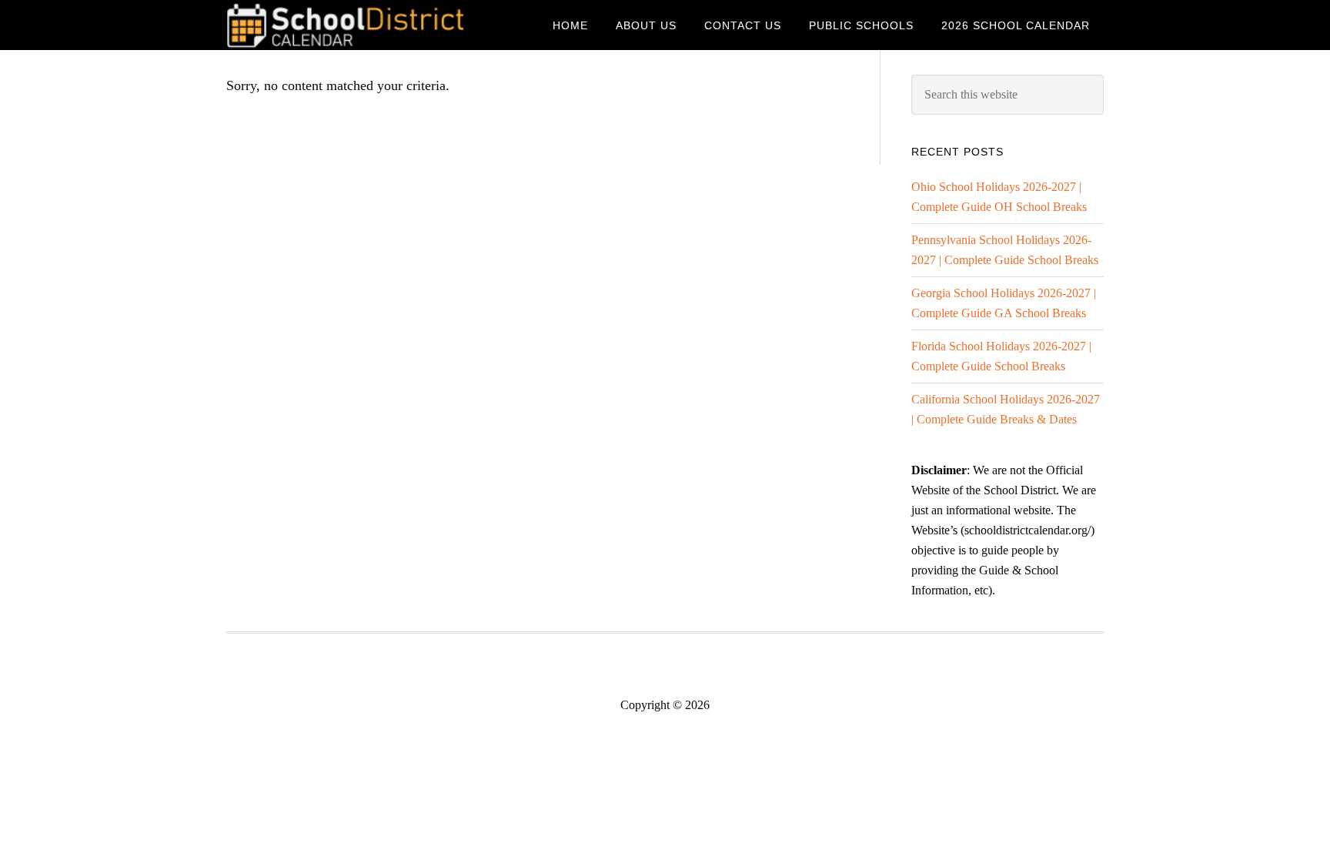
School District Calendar (349, 25)
